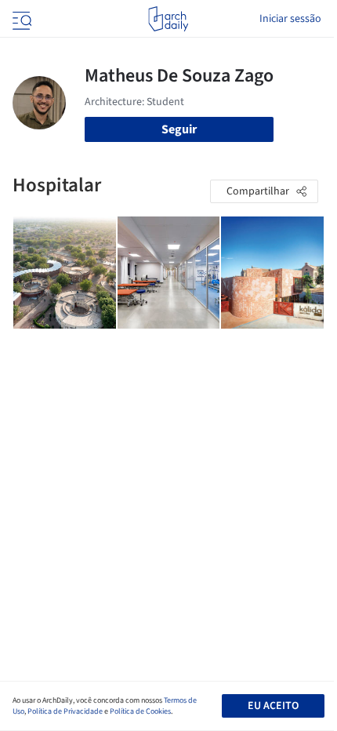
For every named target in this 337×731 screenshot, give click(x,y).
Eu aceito (273, 706)
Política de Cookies (140, 711)
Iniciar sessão (290, 18)
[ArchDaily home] (168, 18)
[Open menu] (20, 19)
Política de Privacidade (65, 711)
